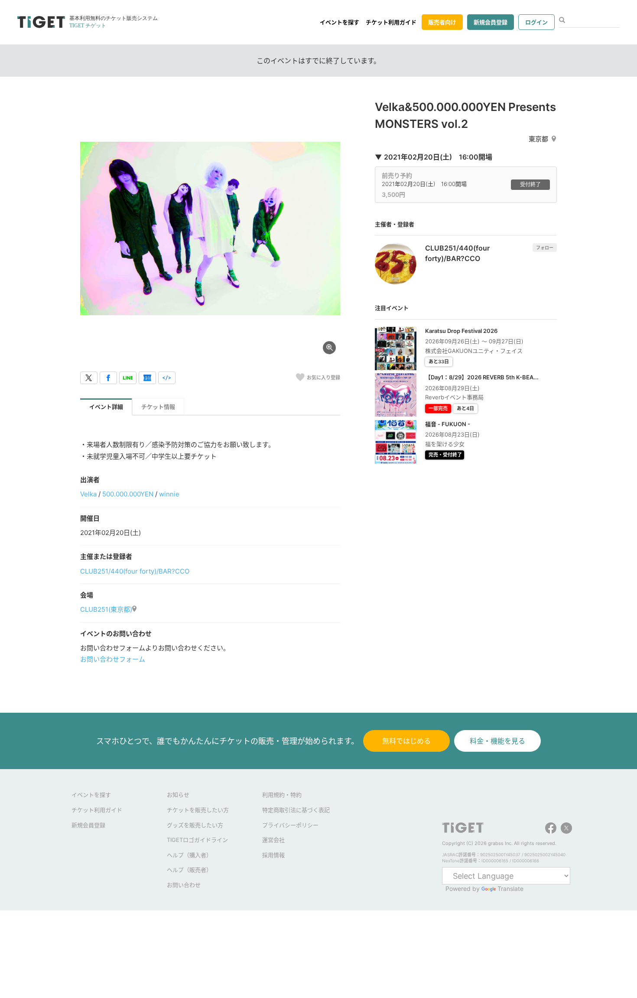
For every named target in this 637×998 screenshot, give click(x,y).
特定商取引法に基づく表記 (296, 809)
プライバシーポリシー (290, 825)
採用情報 (273, 854)
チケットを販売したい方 (198, 809)
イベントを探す (339, 22)
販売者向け (442, 22)
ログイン (536, 22)
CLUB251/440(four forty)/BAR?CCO (134, 571)
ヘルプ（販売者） (189, 869)
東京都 (538, 139)
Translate (510, 888)
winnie (169, 494)
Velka (88, 494)
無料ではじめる (406, 741)
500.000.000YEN (127, 494)
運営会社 (273, 839)
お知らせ (178, 794)
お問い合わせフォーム (112, 659)
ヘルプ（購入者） (189, 854)
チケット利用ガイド (391, 22)
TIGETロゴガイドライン (197, 839)
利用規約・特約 (282, 794)
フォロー (544, 247)
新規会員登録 (490, 22)
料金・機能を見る (497, 741)
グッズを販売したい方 (195, 825)
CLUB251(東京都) (106, 609)
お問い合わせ (184, 884)
